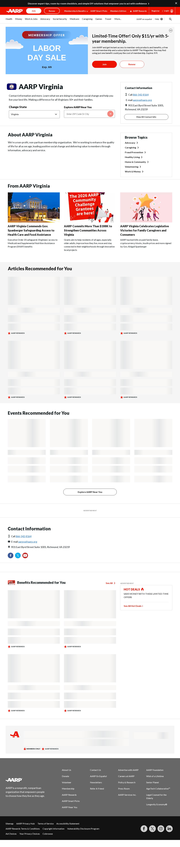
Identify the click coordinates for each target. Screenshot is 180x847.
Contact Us (95, 770)
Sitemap (10, 823)
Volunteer (66, 782)
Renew (131, 64)
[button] (170, 19)
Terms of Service (46, 823)
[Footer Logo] (25, 780)
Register (156, 11)
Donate (65, 776)
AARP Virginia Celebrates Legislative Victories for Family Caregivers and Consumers (144, 230)
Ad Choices (11, 833)
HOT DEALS (132, 589)
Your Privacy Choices (29, 833)
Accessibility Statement (67, 823)
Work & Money (133, 171)
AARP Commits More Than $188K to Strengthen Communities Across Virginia (88, 230)
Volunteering (131, 166)
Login (166, 10)
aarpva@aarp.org (142, 100)
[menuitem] (9, 20)
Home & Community (135, 162)
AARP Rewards (140, 11)
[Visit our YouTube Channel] (25, 555)
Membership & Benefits (75, 11)
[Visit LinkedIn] (169, 828)
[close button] (170, 30)
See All (109, 583)
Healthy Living (132, 157)
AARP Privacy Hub (25, 823)
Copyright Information (53, 828)
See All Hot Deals (132, 606)
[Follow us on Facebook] (10, 555)
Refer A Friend (97, 788)
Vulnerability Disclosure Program (83, 828)
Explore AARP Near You (78, 107)
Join (104, 64)
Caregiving (130, 147)
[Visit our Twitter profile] (18, 555)
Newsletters (96, 782)
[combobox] (89, 114)
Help (157, 19)
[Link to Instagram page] (161, 828)
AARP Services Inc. (127, 794)
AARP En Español (98, 776)
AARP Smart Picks (98, 11)
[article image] (34, 221)
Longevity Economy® (156, 804)
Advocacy (130, 142)
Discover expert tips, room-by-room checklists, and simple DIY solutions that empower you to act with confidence (87, 3)
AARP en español (144, 19)
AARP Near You (69, 807)
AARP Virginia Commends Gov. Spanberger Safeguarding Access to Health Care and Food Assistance (31, 230)
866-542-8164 (140, 94)
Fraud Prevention (134, 152)
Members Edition (118, 11)
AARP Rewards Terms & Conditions (23, 828)
